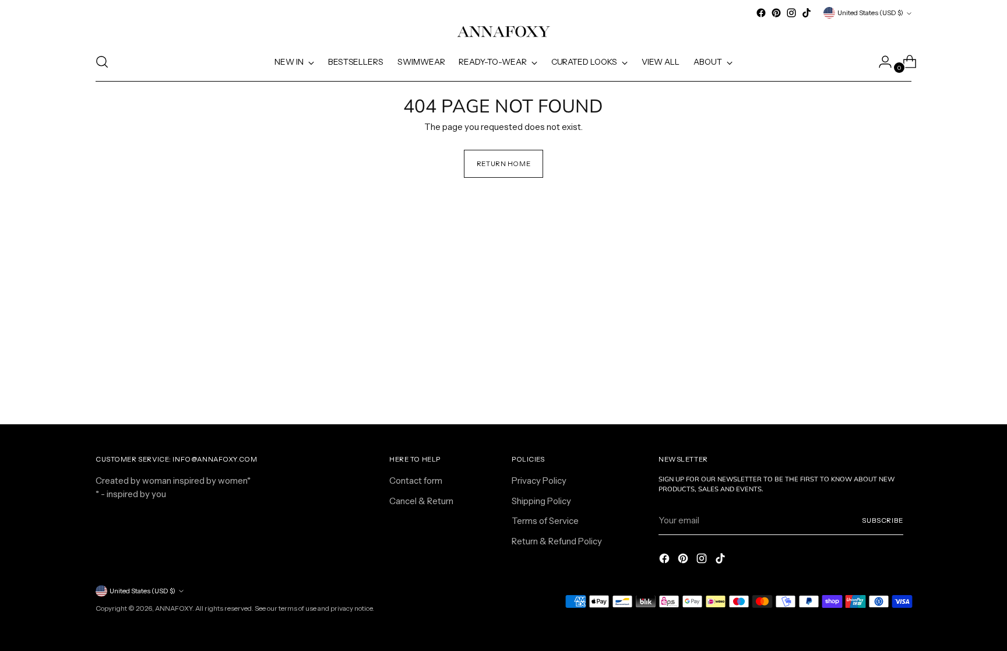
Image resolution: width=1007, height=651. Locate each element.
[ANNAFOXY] (503, 31)
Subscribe (882, 520)
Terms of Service (545, 520)
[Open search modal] (102, 61)
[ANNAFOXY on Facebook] (761, 13)
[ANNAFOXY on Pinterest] (776, 13)
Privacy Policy (539, 480)
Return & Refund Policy (557, 541)
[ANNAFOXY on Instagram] (791, 13)
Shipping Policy (541, 500)
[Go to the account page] (880, 61)
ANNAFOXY (173, 608)
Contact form (415, 480)
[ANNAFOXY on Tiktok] (806, 13)
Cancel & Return (421, 500)
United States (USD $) (870, 13)
